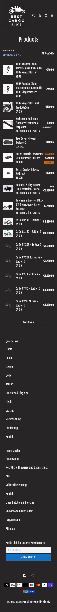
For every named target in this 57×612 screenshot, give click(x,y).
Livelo (9, 402)
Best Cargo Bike (23, 601)
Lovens (9, 367)
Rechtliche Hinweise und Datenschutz (27, 467)
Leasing (10, 410)
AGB (8, 476)
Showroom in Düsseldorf (19, 511)
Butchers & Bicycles (17, 393)
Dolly (8, 375)
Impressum (12, 459)
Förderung (12, 428)
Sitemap (10, 529)
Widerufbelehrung (16, 485)
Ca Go (9, 358)
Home (9, 349)
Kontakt (10, 437)
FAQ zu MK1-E (13, 520)
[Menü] (52, 15)
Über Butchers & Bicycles (20, 502)
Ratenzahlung (13, 419)
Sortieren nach (8, 51)
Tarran (9, 384)
